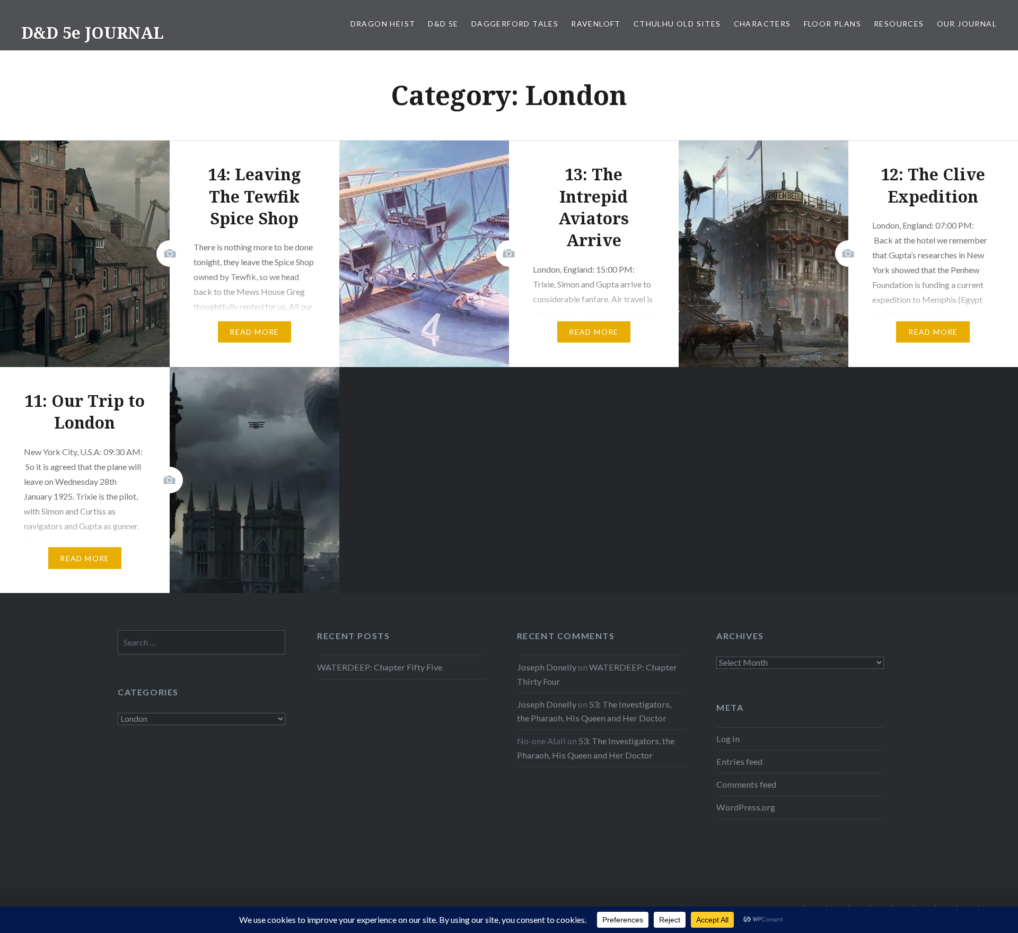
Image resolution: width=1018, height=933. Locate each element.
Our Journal (967, 23)
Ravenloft (596, 23)
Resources (899, 23)
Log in (728, 739)
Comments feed (746, 784)
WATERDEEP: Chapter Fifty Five (379, 667)
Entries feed (739, 761)
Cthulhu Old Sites (677, 23)
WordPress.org (745, 807)
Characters (762, 23)
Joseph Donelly (546, 667)
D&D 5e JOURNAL (92, 32)
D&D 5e (443, 23)
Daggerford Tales (514, 23)
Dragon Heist (383, 23)
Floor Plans (832, 23)
